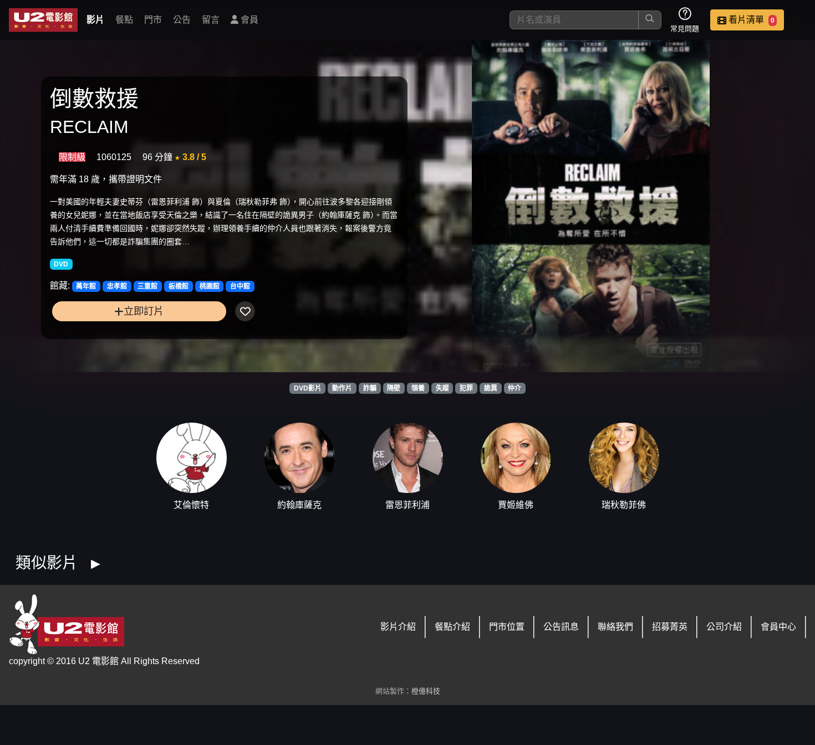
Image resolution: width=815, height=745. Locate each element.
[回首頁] (43, 20)
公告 (182, 19)
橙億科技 (425, 691)
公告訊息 (561, 626)
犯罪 (466, 388)
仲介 (514, 388)
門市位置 (506, 626)
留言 (211, 19)
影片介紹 (398, 626)
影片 (95, 19)
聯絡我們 (615, 626)
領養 (418, 388)
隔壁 (393, 388)
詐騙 (369, 388)
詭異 (490, 388)
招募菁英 (669, 626)
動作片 (342, 388)
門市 (153, 19)
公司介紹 (724, 626)
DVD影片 (308, 388)
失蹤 (442, 388)
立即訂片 (144, 311)
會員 (248, 19)
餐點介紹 (452, 626)
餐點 (124, 19)
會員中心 (778, 626)
